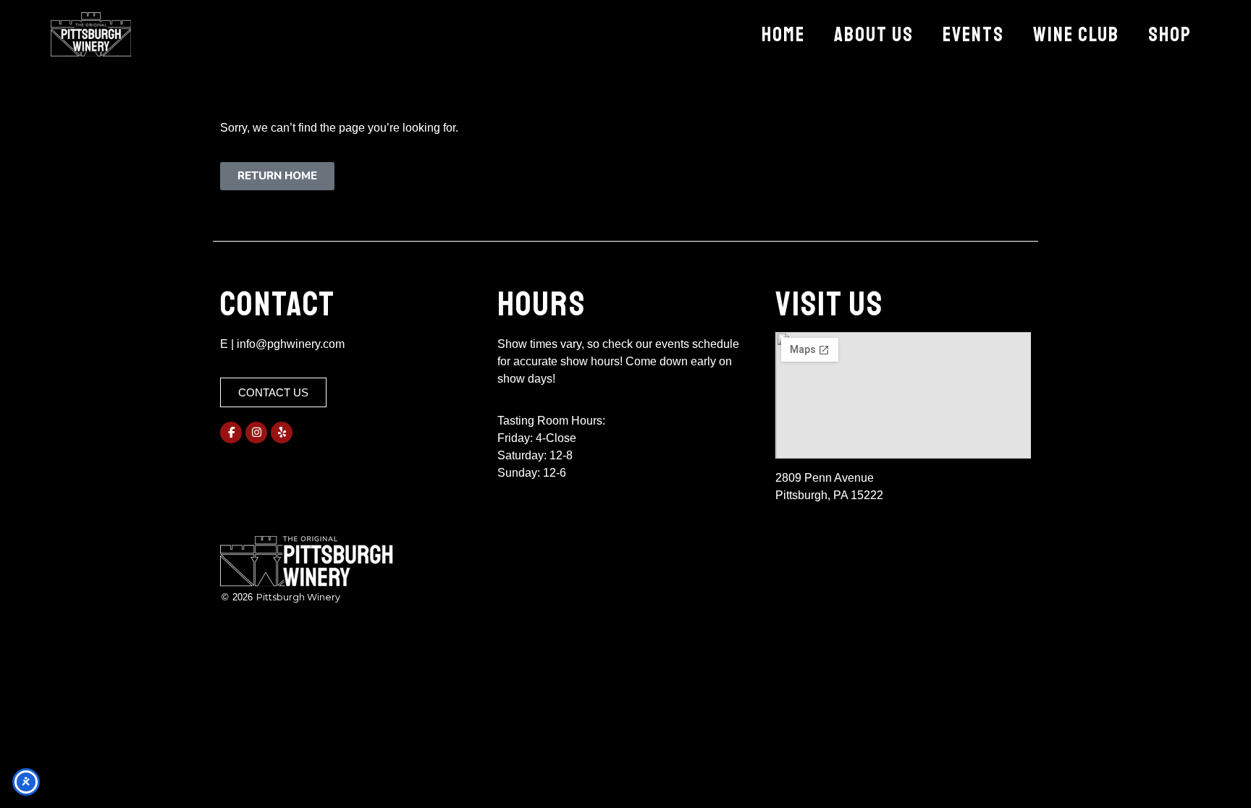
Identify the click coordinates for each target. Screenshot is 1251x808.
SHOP (1170, 34)
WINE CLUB (1076, 34)
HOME (783, 34)
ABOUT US (874, 34)
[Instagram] (256, 432)
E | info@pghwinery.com (282, 344)
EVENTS (973, 34)
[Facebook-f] (231, 432)
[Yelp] (281, 432)
